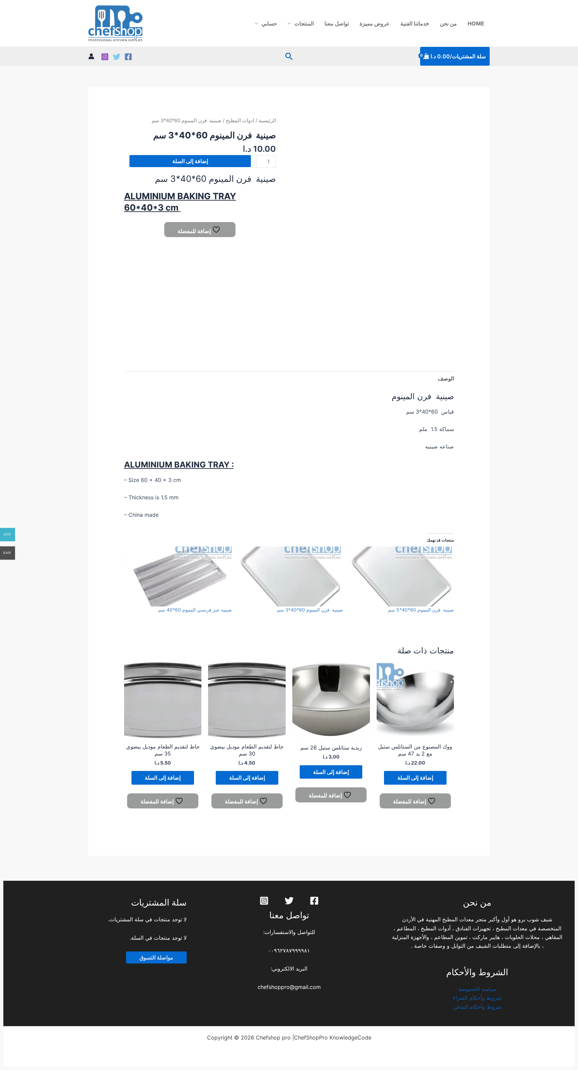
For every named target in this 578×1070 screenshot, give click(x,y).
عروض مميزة (375, 23)
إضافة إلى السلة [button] (415, 777)
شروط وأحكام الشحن (477, 1006)
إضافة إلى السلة (190, 161)
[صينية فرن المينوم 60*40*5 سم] (402, 576)
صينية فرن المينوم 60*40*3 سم (310, 610)
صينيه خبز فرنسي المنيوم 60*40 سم (195, 610)
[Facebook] (128, 57)
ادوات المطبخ (240, 121)
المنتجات (304, 23)
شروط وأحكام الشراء (477, 997)
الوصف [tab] (446, 378)
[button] (289, 56)
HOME (476, 23)
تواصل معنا (336, 23)
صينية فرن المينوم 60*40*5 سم (421, 610)
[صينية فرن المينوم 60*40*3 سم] (290, 576)
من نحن (448, 23)
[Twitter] (116, 57)
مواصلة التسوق (156, 957)
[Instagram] (105, 57)
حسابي (269, 23)
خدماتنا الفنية (414, 23)
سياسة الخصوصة (477, 989)
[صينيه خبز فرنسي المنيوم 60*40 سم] (179, 576)
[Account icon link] (91, 56)
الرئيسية (267, 121)
